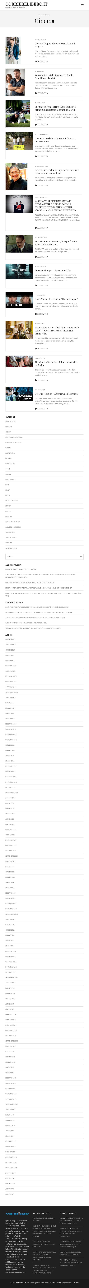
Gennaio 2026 (10, 639)
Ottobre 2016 (10, 1162)
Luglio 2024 (9, 703)
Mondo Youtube (11, 501)
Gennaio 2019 (10, 1020)
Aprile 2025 (9, 655)
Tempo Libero (10, 537)
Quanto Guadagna (12, 522)
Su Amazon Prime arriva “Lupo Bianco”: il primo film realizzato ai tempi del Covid (55, 108)
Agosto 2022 (10, 798)
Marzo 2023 (9, 761)
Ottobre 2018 (10, 1036)
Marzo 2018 (9, 1073)
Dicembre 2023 (10, 734)
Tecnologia (10, 532)
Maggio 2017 (10, 1125)
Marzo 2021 (9, 888)
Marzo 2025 (9, 660)
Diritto (8, 448)
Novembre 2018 (11, 1030)
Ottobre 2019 (10, 972)
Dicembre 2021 (10, 840)
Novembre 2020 (11, 909)
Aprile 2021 (9, 882)
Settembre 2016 (11, 1168)
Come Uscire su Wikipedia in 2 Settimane (20, 569)
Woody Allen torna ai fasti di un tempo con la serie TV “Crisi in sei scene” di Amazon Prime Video (57, 330)
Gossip (8, 469)
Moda (7, 495)
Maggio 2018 (10, 1062)
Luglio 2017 (9, 1115)
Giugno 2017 (10, 1120)
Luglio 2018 (9, 1051)
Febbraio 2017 (10, 1141)
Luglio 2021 (9, 866)
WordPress (75, 1283)
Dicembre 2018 (10, 1025)
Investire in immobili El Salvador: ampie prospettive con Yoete (29, 583)
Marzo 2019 (9, 1009)
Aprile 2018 (9, 1067)
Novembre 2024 (11, 682)
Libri (7, 485)
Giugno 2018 (10, 1057)
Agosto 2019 (10, 983)
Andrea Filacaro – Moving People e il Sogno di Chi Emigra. (38, 628)
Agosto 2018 (10, 1046)
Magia (7, 490)
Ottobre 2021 (10, 851)
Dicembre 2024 (10, 676)
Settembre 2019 (11, 977)
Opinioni (8, 516)
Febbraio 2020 (10, 951)
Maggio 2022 (10, 814)
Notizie (8, 511)
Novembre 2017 (11, 1094)
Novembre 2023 (11, 740)
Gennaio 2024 (10, 729)
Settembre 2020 (11, 914)
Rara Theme (56, 1283)
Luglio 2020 (9, 925)
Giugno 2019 (10, 993)
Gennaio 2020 (10, 956)
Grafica (8, 474)
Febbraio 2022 (10, 829)
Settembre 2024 (11, 692)
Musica (8, 506)
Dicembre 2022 (10, 777)
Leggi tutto (42, 62)
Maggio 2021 (10, 877)
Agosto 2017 (10, 1110)
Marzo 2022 (9, 824)
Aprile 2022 (9, 819)
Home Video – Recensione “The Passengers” (56, 298)
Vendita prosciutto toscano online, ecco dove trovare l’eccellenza (41, 607)
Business (8, 427)
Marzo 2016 (9, 1194)
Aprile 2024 (9, 713)
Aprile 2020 (9, 940)
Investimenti (10, 479)
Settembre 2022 (11, 793)
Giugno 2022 (10, 808)
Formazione (10, 464)
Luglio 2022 (9, 803)
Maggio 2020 (10, 935)
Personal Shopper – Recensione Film (53, 270)
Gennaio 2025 (10, 671)
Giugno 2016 (10, 1183)
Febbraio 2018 (10, 1078)
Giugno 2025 (10, 650)
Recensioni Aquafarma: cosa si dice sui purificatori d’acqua (42, 617)
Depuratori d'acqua (13, 442)
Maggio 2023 (10, 750)
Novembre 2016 (11, 1157)
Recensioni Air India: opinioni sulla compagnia (29, 623)
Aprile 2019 (9, 1004)
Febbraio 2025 (10, 666)
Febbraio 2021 (10, 893)
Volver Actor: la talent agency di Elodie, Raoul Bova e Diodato (54, 77)
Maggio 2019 (10, 999)
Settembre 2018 (11, 1041)
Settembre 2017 (11, 1104)
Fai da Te (8, 458)
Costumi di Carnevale (13, 437)
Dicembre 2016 (10, 1152)
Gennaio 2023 (10, 771)
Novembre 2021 (11, 845)
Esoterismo (10, 453)
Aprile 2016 (9, 1189)
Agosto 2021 (10, 861)
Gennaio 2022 (10, 835)
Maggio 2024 (10, 708)
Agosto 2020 (10, 919)
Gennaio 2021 (10, 898)
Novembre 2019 (11, 967)
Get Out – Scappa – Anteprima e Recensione (56, 393)
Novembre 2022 (11, 782)
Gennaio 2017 (10, 1147)
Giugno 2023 (10, 745)
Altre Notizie (10, 421)
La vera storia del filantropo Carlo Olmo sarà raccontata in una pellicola (57, 171)
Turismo (8, 543)
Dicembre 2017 (10, 1088)
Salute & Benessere (13, 527)
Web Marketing (11, 548)
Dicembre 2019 (10, 962)
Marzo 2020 (9, 946)
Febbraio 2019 (10, 1014)
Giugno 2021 (10, 872)
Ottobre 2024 (10, 687)
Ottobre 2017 (10, 1099)
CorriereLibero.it (26, 4)
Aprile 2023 (9, 756)
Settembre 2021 (11, 856)
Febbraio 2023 (10, 766)
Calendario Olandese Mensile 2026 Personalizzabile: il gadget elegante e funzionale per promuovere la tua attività (44, 1231)
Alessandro (10, 612)
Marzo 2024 (9, 719)
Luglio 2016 (9, 1178)
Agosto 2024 (10, 697)
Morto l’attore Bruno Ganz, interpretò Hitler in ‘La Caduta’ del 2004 (56, 243)
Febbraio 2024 (10, 724)
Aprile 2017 (9, 1131)
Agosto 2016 (10, 1173)
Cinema (8, 432)
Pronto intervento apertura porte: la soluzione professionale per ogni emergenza (38, 588)
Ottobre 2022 (10, 787)
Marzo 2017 (9, 1136)
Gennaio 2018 (10, 1083)
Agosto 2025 (10, 645)
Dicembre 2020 (10, 903)
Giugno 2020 (10, 930)
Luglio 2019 (9, 988)
